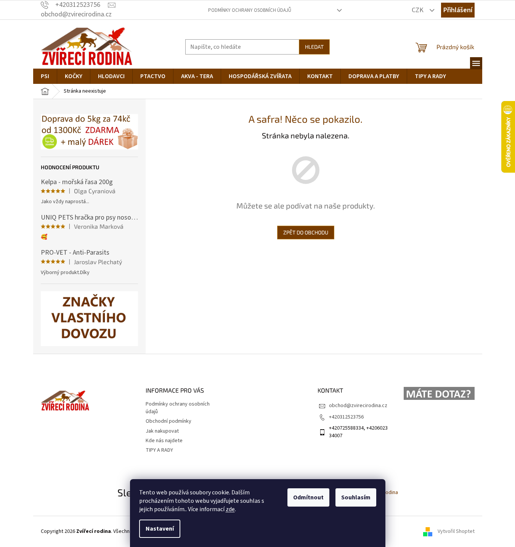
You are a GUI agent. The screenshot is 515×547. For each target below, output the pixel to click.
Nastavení (160, 529)
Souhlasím (356, 497)
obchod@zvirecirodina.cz (358, 405)
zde (230, 509)
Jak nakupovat (162, 431)
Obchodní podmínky (168, 421)
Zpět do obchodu (305, 232)
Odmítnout (308, 497)
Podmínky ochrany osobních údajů (249, 10)
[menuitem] (45, 76)
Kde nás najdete (164, 440)
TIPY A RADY (159, 450)
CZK (418, 10)
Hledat (314, 46)
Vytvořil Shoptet (456, 531)
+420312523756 (346, 417)
